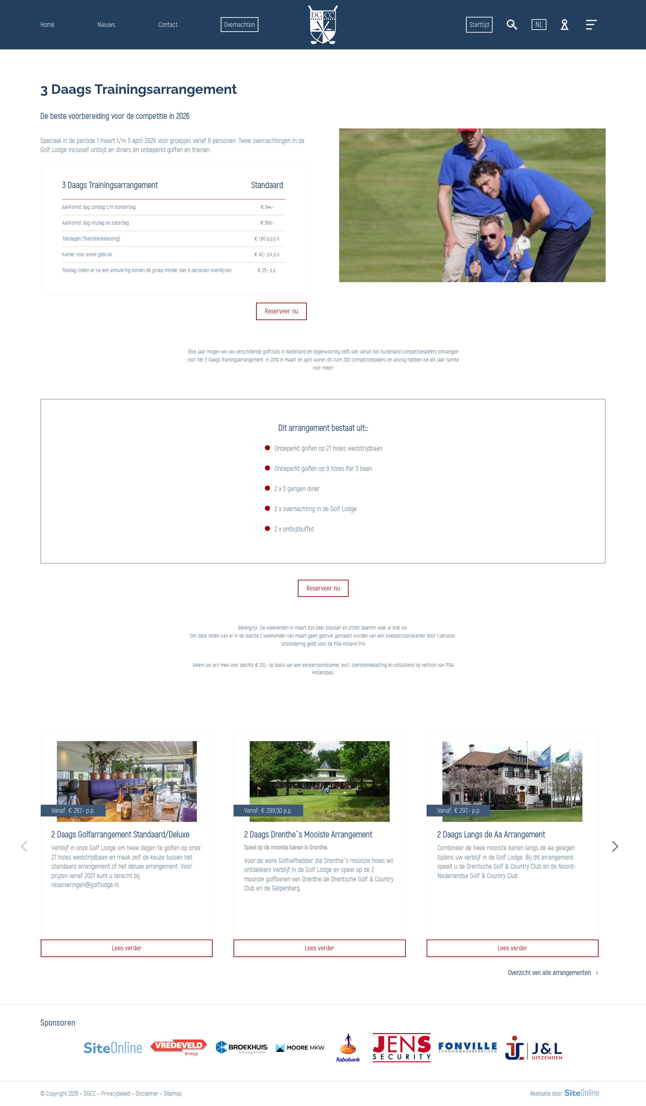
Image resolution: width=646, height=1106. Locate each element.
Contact (168, 25)
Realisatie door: (546, 1093)
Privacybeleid (115, 1093)
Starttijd (479, 25)
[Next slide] (613, 845)
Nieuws (106, 25)
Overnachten (239, 25)
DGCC (90, 1093)
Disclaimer (147, 1093)
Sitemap (173, 1093)
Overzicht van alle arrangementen (549, 972)
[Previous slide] (25, 845)
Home (47, 25)
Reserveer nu (281, 311)
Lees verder (127, 948)
